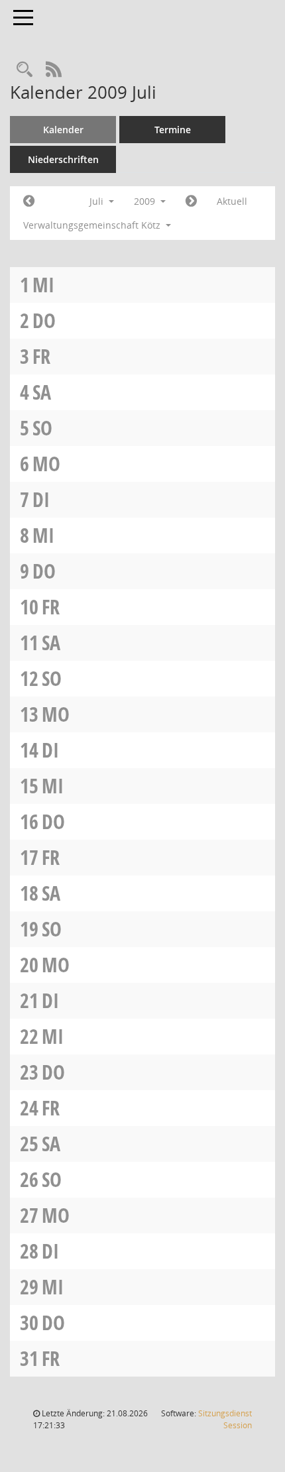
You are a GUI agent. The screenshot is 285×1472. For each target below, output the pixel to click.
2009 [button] (146, 201)
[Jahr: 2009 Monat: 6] (28, 201)
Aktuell (232, 201)
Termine (172, 129)
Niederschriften (63, 159)
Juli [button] (97, 201)
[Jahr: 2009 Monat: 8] (191, 201)
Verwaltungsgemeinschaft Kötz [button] (93, 225)
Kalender (63, 129)
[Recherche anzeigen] (24, 70)
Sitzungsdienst (225, 1419)
